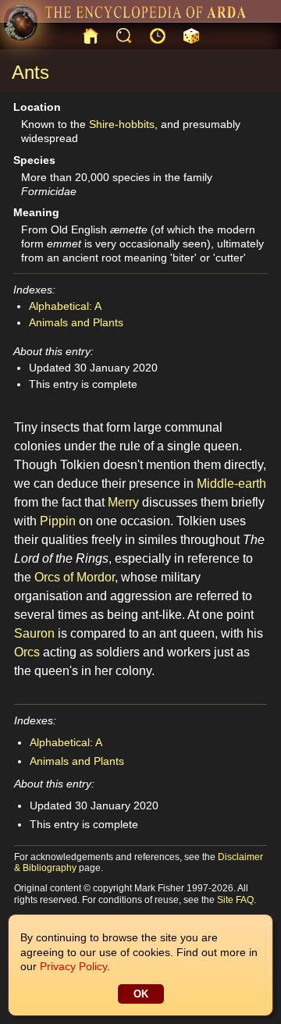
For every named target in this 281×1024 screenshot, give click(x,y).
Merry (123, 502)
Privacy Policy (73, 966)
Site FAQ (235, 899)
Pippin (58, 521)
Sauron (34, 633)
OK (140, 994)
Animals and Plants (76, 322)
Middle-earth (231, 483)
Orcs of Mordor (74, 577)
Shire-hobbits (122, 124)
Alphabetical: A (65, 306)
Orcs (27, 652)
